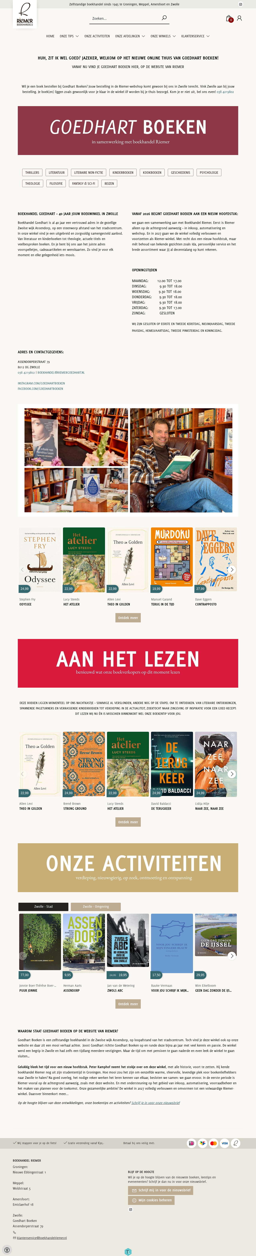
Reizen (109, 184)
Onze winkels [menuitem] (161, 36)
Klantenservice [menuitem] (193, 36)
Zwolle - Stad (43, 906)
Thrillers (32, 173)
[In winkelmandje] (40, 554)
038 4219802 (225, 92)
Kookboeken (152, 173)
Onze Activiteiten (97, 36)
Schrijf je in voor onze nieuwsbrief (155, 1103)
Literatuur (57, 173)
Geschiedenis (180, 173)
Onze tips (67, 36)
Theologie (32, 184)
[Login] (239, 18)
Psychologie (209, 173)
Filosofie (56, 184)
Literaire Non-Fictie (88, 173)
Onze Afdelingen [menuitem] (128, 36)
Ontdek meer (128, 618)
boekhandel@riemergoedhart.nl (61, 372)
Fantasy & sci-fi (83, 184)
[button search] (164, 18)
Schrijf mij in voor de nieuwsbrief (164, 1190)
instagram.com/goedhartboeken (41, 383)
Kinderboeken (123, 173)
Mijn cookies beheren (155, 1200)
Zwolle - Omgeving (96, 906)
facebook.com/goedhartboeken (40, 389)
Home (50, 36)
